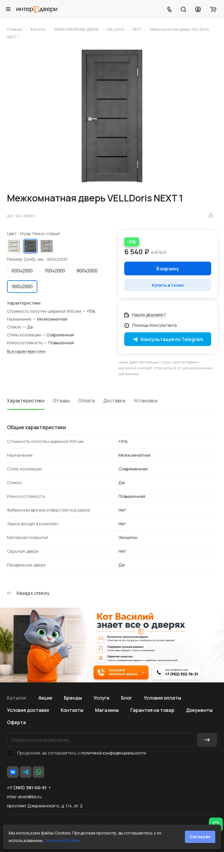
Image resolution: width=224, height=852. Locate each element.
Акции (45, 698)
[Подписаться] (207, 740)
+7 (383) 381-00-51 (26, 787)
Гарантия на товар (152, 710)
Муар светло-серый (47, 246)
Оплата (86, 400)
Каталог (17, 698)
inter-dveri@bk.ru (24, 797)
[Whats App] (38, 772)
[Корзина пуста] (213, 9)
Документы (199, 710)
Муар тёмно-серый (30, 246)
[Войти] (198, 9)
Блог (126, 698)
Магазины (107, 710)
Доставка (114, 400)
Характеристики (25, 400)
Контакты (72, 710)
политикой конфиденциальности (113, 753)
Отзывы (61, 400)
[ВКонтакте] (13, 772)
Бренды (73, 698)
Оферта (16, 722)
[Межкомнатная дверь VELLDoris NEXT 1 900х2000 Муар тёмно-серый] (112, 116)
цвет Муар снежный (14, 246)
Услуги (101, 698)
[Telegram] (26, 772)
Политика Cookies (62, 840)
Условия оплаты (162, 698)
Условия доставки (28, 710)
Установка (145, 400)
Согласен (200, 836)
